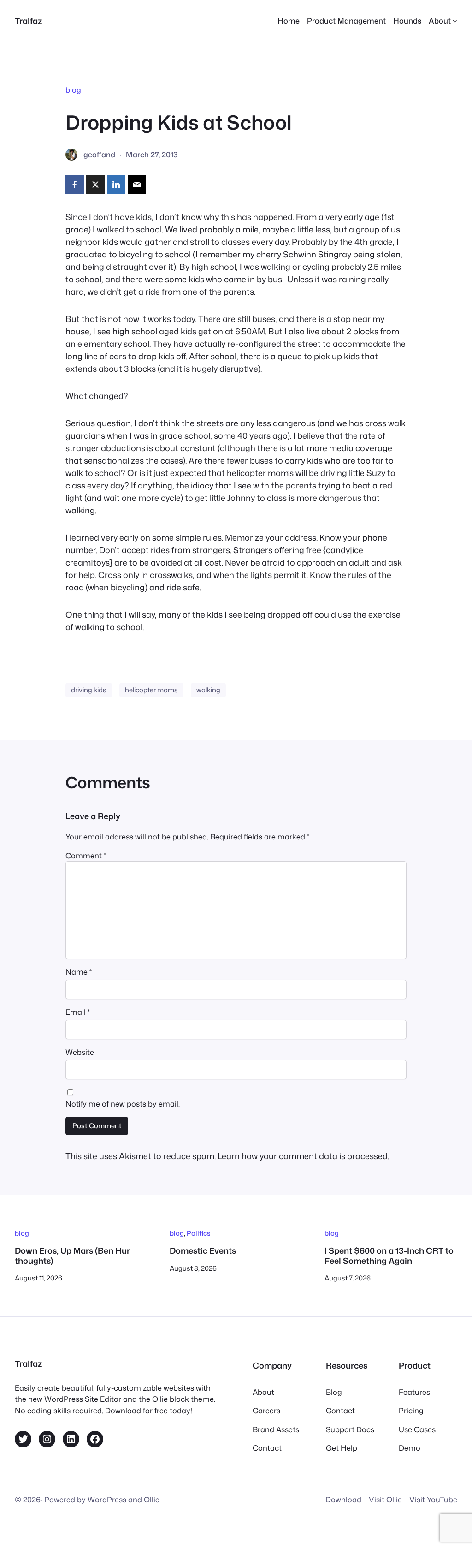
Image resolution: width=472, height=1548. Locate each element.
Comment (85, 855)
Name (78, 971)
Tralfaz (28, 21)
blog (73, 89)
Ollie (151, 1499)
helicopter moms (151, 690)
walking (208, 690)
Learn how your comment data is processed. (303, 1156)
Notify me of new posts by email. (122, 1103)
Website (79, 1052)
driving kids (88, 690)
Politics (199, 1233)
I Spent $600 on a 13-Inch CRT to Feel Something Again (389, 1256)
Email (77, 1011)
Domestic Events (203, 1251)
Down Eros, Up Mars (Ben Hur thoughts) (72, 1256)
